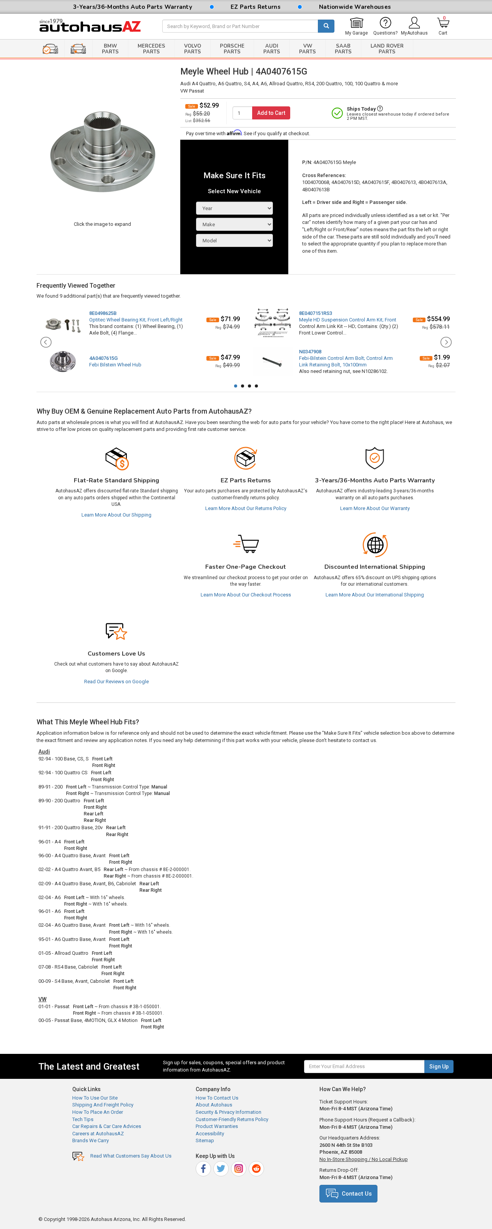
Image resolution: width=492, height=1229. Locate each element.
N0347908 (310, 351)
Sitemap (205, 1140)
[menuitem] (356, 26)
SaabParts (343, 49)
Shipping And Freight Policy (102, 1105)
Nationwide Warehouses (355, 7)
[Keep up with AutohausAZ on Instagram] (239, 1167)
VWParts (307, 49)
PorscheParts (232, 49)
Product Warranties (217, 1126)
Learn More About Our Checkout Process (246, 595)
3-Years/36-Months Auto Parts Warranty (132, 7)
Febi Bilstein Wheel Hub (115, 365)
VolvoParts (192, 49)
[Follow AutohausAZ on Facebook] (204, 1167)
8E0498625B (102, 313)
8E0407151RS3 (315, 313)
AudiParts (271, 49)
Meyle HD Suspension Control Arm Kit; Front (347, 320)
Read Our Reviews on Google (116, 681)
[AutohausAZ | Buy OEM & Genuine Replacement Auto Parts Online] (95, 26)
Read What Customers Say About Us (130, 1156)
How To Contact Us (217, 1098)
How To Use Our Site (95, 1098)
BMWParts (110, 49)
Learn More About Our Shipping (116, 515)
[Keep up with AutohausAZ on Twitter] (221, 1167)
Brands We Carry (90, 1140)
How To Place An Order (97, 1112)
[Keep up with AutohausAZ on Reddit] (257, 1167)
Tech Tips (82, 1119)
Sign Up (439, 1066)
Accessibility (210, 1133)
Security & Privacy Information (228, 1112)
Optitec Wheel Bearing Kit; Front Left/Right (136, 320)
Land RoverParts (387, 49)
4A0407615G (103, 358)
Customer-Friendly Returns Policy (232, 1119)
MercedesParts (151, 49)
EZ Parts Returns (256, 7)
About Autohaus (214, 1105)
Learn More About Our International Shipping (375, 595)
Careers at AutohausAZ (98, 1133)
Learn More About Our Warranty (375, 508)
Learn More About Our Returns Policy (245, 508)
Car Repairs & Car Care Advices (106, 1126)
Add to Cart (271, 113)
